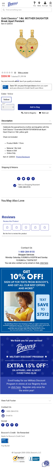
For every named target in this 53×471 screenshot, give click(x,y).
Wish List (45, 113)
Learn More (38, 88)
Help (34, 5)
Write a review (23, 73)
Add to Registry (30, 113)
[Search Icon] (3, 10)
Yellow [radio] (6, 99)
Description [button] (7, 121)
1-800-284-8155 (24, 187)
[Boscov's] (13, 4)
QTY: (4, 104)
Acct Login (45, 5)
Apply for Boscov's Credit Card (13, 436)
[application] (46, 464)
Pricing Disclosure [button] (23, 157)
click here (44, 263)
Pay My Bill (5, 446)
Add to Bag (35, 107)
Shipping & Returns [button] (10, 167)
